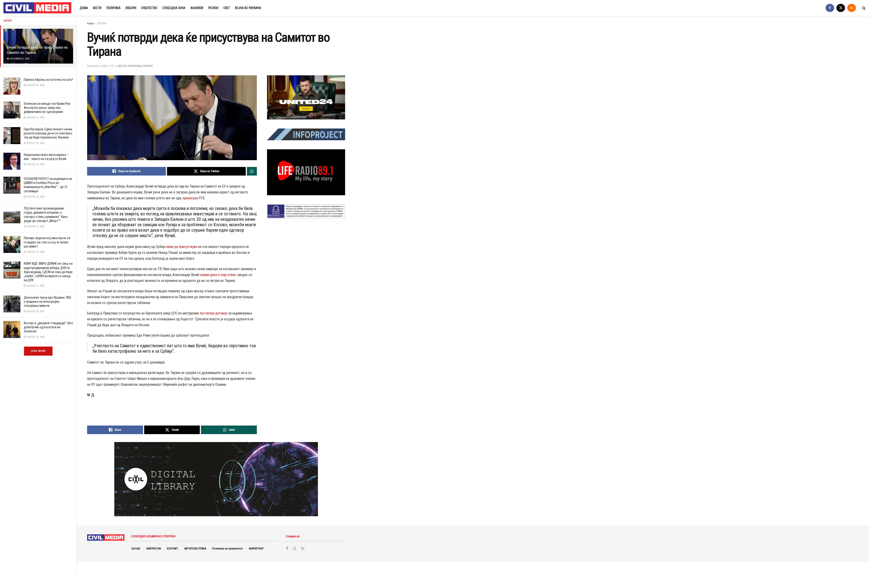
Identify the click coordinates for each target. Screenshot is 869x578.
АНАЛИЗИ (196, 8)
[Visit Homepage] (37, 8)
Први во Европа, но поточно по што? (48, 79)
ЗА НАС (135, 548)
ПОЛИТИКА (113, 8)
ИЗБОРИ (131, 8)
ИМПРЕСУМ (153, 548)
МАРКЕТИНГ (256, 548)
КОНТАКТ (172, 548)
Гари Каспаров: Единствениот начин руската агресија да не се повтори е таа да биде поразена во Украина (48, 133)
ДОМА (84, 8)
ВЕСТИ (97, 8)
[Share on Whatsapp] (252, 171)
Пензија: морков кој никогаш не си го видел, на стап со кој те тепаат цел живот (47, 242)
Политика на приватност (227, 548)
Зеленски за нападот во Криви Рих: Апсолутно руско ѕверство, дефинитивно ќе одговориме (47, 108)
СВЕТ (226, 8)
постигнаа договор (213, 313)
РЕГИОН (213, 8)
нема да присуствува (181, 247)
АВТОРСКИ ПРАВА (195, 548)
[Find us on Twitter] (840, 8)
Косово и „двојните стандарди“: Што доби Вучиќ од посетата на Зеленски (48, 327)
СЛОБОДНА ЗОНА (173, 8)
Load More (38, 351)
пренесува (190, 198)
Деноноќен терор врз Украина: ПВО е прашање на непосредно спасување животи (47, 301)
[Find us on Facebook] (830, 8)
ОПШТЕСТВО (149, 8)
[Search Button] (864, 8)
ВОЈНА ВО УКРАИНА (248, 8)
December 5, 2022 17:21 (100, 66)
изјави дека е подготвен (218, 275)
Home (90, 23)
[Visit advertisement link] (306, 97)
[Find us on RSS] (851, 8)
